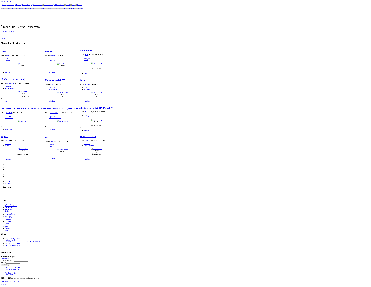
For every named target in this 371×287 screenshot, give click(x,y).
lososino (87, 84)
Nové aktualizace (18, 8)
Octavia (49, 51)
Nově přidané (5, 8)
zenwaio (87, 140)
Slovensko (87, 89)
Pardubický (8, 221)
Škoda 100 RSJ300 (10, 240)
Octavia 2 (50, 8)
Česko (7, 230)
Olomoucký (8, 220)
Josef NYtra (54, 113)
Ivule (86, 55)
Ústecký (86, 60)
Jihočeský (8, 211)
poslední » (8, 183)
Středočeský (8, 207)
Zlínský (7, 225)
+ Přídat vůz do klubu (7, 31)
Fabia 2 (7, 59)
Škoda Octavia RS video (12, 238)
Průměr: (23, 65)
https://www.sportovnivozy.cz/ (10, 281)
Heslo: (3, 262)
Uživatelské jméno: (7, 260)
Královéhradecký (89, 117)
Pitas (51, 141)
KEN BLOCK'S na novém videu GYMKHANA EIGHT (22, 242)
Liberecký (8, 216)
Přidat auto (79, 8)
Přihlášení (8, 72)
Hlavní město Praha (55, 118)
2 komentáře (8, 129)
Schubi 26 (9, 113)
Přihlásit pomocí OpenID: (9, 257)
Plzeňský (52, 60)
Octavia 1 (42, 8)
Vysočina (8, 60)
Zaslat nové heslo (10, 275)
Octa (82, 80)
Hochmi (87, 112)
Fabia (65, 8)
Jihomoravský (53, 89)
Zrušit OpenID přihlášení (12, 270)
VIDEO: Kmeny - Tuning (12, 245)
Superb (71, 8)
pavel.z (52, 55)
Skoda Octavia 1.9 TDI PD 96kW (96, 108)
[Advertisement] (36, 18)
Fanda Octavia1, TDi (55, 80)
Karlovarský (8, 213)
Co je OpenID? (5, 258)
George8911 (10, 83)
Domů (3, 38)
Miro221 (5, 51)
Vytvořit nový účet (10, 273)
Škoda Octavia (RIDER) (13, 79)
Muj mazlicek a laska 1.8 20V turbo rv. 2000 (23, 108)
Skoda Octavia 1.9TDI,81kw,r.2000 (62, 108)
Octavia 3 (58, 8)
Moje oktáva (86, 50)
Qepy (8, 140)
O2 (46, 137)
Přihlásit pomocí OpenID (12, 268)
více (2, 248)
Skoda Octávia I (88, 136)
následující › (8, 181)
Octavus (52, 84)
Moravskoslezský (10, 88)
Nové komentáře (31, 8)
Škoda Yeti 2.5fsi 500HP (12, 243)
